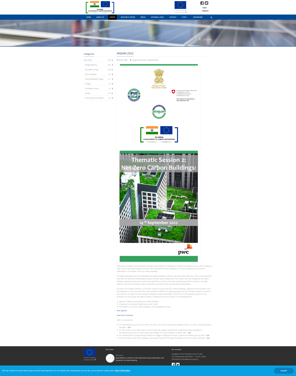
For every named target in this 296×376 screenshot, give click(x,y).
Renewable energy (91, 69)
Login (204, 7)
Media (143, 17)
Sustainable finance (92, 88)
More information (122, 371)
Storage (88, 84)
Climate (87, 93)
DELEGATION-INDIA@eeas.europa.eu (185, 359)
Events (112, 17)
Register (205, 11)
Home (88, 17)
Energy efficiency (91, 65)
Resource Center (128, 17)
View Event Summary (125, 315)
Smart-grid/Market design (94, 79)
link (129, 327)
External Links (157, 17)
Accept (284, 371)
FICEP (184, 17)
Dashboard (198, 17)
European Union (180, 12)
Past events (88, 60)
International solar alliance (94, 98)
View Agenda (122, 310)
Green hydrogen (91, 74)
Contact (172, 17)
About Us (100, 17)
